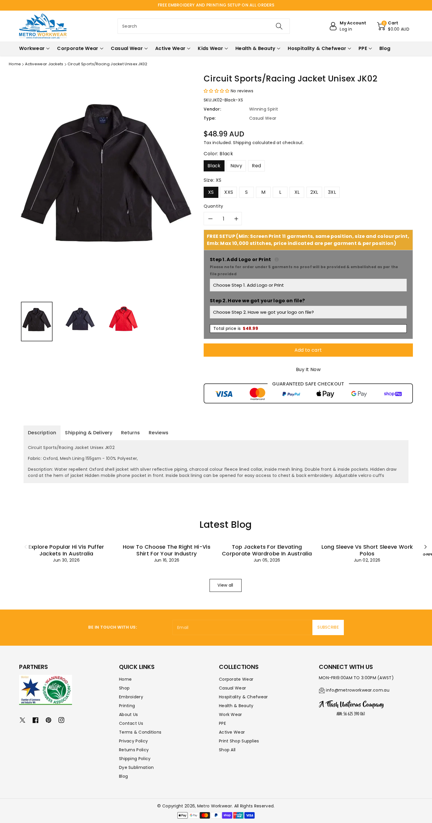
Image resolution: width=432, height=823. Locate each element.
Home (15, 63)
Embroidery (131, 697)
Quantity (213, 206)
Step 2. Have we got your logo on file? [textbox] (257, 300)
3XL (332, 192)
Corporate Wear (236, 679)
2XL (314, 192)
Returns (130, 432)
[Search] (279, 26)
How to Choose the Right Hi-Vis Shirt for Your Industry (166, 550)
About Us (128, 714)
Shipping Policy (135, 759)
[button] (393, 26)
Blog (123, 776)
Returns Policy (134, 750)
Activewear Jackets (44, 63)
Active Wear (232, 732)
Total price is (235, 328)
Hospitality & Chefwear (243, 697)
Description (42, 432)
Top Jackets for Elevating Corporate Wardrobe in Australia (267, 550)
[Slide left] (25, 546)
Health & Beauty (236, 706)
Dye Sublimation (136, 767)
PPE (222, 723)
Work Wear (230, 714)
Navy (236, 165)
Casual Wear (232, 688)
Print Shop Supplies (239, 741)
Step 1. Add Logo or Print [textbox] (308, 266)
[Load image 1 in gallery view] (36, 321)
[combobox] (203, 26)
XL (297, 192)
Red (256, 165)
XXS (228, 192)
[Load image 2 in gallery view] (80, 321)
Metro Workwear (214, 806)
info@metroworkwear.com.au (357, 690)
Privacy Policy (133, 741)
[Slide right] (425, 546)
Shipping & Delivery (88, 432)
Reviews (158, 432)
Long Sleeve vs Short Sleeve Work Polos (367, 550)
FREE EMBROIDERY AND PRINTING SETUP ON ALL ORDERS (216, 5)
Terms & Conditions (140, 732)
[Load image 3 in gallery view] (123, 321)
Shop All (227, 750)
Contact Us (131, 723)
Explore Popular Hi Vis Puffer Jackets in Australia (66, 550)
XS (211, 192)
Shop (124, 688)
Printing (127, 706)
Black (214, 165)
